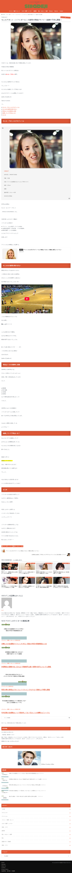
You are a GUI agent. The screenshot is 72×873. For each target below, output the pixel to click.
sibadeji (60, 862)
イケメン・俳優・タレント (14, 11)
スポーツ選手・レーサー (27, 11)
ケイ (2, 610)
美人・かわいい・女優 (42, 11)
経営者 (35, 11)
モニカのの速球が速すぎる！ (10, 109)
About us (56, 11)
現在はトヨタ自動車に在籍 (9, 111)
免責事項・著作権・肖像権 (8, 871)
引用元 (5, 171)
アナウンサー (5, 812)
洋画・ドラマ (5, 827)
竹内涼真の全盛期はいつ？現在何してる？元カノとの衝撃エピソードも (27, 790)
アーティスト (5, 816)
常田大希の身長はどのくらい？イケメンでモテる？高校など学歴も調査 (27, 784)
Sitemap (51, 11)
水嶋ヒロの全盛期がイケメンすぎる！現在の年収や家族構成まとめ (26, 773)
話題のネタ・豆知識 (6, 841)
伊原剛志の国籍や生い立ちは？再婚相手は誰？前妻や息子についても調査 (28, 779)
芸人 (3, 838)
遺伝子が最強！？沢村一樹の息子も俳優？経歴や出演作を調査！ (26, 796)
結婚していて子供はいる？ (9, 113)
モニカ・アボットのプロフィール (11, 107)
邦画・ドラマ (5, 845)
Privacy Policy (4, 869)
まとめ (4, 114)
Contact (61, 11)
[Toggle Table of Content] (2, 104)
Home (2, 862)
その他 (3, 809)
